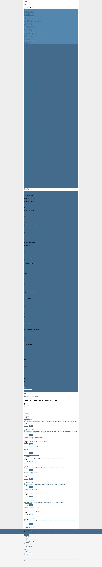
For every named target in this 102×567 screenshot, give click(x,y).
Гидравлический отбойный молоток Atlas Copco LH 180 (31, 516)
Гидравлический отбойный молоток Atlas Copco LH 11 (31, 526)
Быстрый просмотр (26, 420)
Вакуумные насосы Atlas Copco (28, 110)
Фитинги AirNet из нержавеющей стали (29, 101)
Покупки (25, 183)
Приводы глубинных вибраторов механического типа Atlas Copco (32, 141)
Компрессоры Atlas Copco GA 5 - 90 (28, 73)
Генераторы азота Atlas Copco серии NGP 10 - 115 (30, 103)
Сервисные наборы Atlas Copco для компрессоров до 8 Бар (32, 157)
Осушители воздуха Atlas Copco (28, 105)
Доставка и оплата (26, 181)
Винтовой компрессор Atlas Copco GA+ (29, 79)
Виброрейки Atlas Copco (27, 35)
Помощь (25, 182)
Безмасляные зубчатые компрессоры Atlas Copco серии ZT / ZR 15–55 (33, 91)
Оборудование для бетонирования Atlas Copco (30, 34)
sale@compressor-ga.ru (27, 190)
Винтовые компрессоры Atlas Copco (29, 11)
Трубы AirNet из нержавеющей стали (29, 100)
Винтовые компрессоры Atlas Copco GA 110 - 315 (30, 74)
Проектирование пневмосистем (28, 48)
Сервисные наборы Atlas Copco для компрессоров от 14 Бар (32, 158)
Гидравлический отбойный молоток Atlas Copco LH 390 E (31, 463)
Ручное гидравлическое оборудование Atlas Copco (31, 133)
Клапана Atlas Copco (27, 162)
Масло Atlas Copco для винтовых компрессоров (30, 154)
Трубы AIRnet (26, 17)
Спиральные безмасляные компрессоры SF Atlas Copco (31, 87)
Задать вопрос (27, 532)
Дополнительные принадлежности (28, 20)
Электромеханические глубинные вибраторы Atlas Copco (31, 142)
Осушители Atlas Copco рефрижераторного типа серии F (31, 108)
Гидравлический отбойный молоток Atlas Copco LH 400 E (31, 455)
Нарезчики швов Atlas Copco (28, 147)
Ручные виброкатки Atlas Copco (28, 131)
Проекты (25, 179)
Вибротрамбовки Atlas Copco (28, 29)
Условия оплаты (26, 63)
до (24, 411)
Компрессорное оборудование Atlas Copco (30, 95)
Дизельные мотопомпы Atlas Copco (28, 25)
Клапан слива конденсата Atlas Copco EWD (30, 113)
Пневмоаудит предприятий (27, 47)
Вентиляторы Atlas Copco (27, 160)
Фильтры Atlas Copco (27, 13)
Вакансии (25, 52)
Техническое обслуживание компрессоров (29, 45)
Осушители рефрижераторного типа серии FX (30, 109)
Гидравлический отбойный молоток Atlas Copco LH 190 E (31, 507)
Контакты (25, 187)
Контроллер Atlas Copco (27, 163)
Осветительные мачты (27, 123)
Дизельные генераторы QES (28, 24)
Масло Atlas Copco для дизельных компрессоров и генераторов (32, 155)
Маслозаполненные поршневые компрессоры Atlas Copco (31, 86)
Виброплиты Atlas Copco (27, 28)
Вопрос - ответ (26, 186)
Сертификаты (26, 54)
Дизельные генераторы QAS (28, 23)
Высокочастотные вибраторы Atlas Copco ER (30, 145)
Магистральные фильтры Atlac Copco (29, 111)
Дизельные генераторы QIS (28, 22)
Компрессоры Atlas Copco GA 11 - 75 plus (29, 80)
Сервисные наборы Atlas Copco (28, 41)
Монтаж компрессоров (27, 46)
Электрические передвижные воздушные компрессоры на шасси (32, 21)
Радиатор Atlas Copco (27, 165)
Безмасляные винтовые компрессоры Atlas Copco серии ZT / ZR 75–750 (33, 89)
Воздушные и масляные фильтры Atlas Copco (30, 14)
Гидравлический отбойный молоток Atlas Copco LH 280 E (31, 472)
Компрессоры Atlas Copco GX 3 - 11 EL (29, 78)
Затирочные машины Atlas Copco (28, 36)
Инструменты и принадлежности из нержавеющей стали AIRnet (32, 99)
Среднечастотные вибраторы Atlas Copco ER (30, 146)
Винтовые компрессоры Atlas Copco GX (29, 77)
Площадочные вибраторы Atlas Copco (29, 144)
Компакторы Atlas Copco (27, 38)
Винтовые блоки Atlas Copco (28, 42)
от (24, 409)
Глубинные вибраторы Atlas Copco (28, 138)
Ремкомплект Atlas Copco (27, 166)
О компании (68, 537)
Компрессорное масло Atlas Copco (28, 153)
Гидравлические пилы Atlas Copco (28, 33)
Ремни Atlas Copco (26, 167)
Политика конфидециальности (28, 53)
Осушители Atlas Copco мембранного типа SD (30, 107)
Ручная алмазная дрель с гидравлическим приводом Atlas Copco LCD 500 (33, 437)
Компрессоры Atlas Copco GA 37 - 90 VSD (29, 75)
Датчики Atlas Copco (27, 161)
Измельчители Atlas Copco (27, 152)
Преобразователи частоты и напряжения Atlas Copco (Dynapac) (32, 140)
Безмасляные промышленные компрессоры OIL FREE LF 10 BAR (32, 85)
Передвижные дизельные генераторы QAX (30, 121)
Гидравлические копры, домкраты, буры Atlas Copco (31, 136)
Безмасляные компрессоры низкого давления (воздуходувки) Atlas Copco (34, 88)
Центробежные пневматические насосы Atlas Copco (31, 27)
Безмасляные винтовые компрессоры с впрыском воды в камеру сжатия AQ (34, 90)
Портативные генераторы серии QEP (29, 122)
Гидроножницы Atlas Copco (27, 39)
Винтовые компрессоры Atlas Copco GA (29, 72)
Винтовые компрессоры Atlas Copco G (29, 81)
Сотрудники (25, 177)
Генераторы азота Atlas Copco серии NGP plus (30, 104)
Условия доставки (26, 64)
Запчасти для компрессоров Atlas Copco (29, 40)
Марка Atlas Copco (26, 66)
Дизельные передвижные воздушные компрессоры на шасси (32, 19)
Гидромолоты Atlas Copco (27, 149)
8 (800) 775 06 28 (26, 188)
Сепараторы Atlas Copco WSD (28, 114)
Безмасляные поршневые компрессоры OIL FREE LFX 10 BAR (32, 84)
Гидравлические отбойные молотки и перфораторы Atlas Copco (32, 32)
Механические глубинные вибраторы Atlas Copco (30, 139)
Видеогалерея (26, 180)
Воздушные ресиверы (27, 16)
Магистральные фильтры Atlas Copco (29, 15)
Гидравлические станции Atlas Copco (29, 31)
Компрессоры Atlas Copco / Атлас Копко (29, 10)
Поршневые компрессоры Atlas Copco (29, 12)
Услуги (25, 169)
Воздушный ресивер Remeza (28, 97)
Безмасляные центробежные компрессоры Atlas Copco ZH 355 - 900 (33, 92)
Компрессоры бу (26, 43)
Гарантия (25, 65)
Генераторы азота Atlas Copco (28, 18)
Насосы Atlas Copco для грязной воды (29, 26)
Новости (25, 50)
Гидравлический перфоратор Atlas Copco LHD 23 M (31, 446)
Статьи (25, 51)
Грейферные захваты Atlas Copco (28, 151)
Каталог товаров (26, 70)
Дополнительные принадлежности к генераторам (30, 124)
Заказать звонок (27, 535)
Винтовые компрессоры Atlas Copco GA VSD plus (30, 82)
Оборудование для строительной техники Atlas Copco (31, 37)
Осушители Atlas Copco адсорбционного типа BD (30, 106)
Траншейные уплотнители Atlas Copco (29, 132)
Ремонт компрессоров (27, 171)
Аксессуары (25, 112)
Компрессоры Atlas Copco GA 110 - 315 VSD (30, 76)
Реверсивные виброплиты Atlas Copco (29, 30)
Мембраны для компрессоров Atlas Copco (29, 164)
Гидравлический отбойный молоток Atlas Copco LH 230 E (31, 489)
